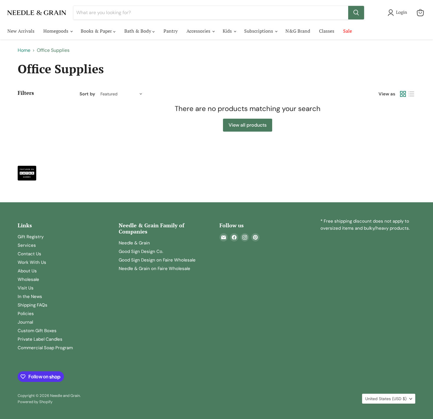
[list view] (411, 94)
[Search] (356, 12)
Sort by (87, 94)
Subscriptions (259, 31)
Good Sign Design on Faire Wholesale (157, 260)
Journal (25, 322)
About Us (27, 271)
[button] (398, 12)
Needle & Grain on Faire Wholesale (154, 268)
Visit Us (26, 288)
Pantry (170, 31)
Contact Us (29, 254)
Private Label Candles (40, 339)
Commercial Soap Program (45, 348)
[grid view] (403, 94)
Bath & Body (138, 31)
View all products (248, 125)
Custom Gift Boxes (37, 331)
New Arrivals (20, 31)
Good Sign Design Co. (141, 251)
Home (24, 50)
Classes (326, 31)
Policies (26, 314)
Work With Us (32, 262)
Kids (228, 31)
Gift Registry (31, 237)
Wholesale (28, 279)
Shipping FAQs (32, 305)
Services (27, 245)
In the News (30, 296)
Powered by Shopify (35, 401)
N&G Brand (297, 31)
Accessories (198, 31)
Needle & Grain (134, 243)
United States (385, 398)
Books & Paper (97, 31)
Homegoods (56, 31)
